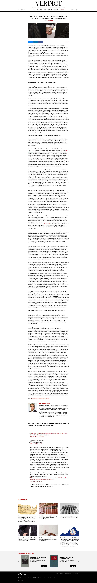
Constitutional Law (38, 398)
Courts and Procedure (45, 398)
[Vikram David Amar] (32, 407)
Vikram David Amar (50, 20)
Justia (22, 9)
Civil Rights (33, 398)
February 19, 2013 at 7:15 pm (37, 436)
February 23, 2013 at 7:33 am (36, 443)
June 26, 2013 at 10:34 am (36, 481)
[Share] (30, 42)
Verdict (48, 3)
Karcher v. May (47, 223)
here (65, 71)
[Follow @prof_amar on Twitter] (39, 418)
